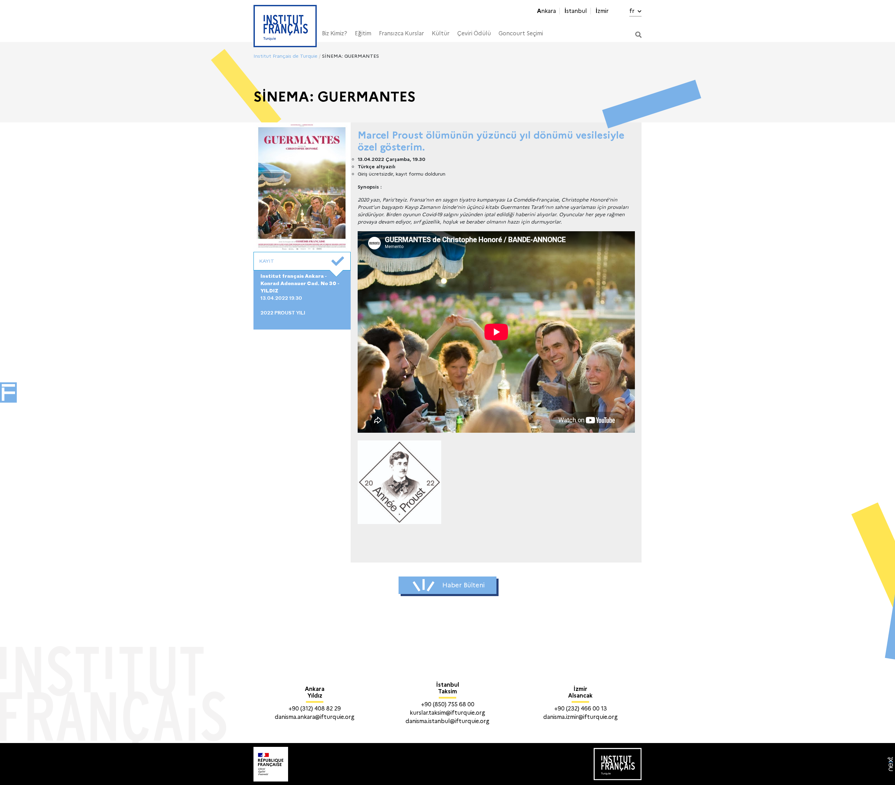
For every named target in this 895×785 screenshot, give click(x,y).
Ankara (546, 11)
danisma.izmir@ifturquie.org (580, 717)
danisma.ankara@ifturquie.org (315, 717)
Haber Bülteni (463, 585)
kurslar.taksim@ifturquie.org (447, 712)
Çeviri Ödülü (474, 33)
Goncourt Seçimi (521, 33)
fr (632, 11)
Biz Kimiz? (334, 33)
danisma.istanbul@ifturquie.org (447, 721)
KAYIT (266, 261)
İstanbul (575, 11)
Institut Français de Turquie (285, 56)
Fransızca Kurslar (401, 33)
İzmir (602, 11)
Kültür (441, 33)
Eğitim (363, 33)
